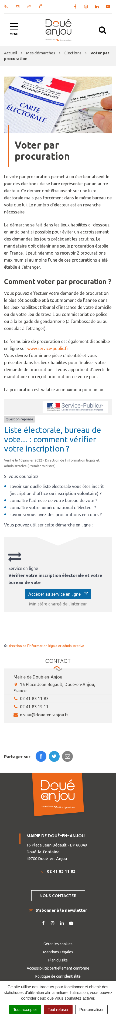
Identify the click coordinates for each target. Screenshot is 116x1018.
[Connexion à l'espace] (40, 6)
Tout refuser (58, 1009)
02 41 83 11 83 (34, 698)
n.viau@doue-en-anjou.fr (43, 714)
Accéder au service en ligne (56, 594)
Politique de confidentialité (58, 976)
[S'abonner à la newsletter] (29, 6)
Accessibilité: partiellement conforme (58, 968)
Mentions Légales (58, 952)
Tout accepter (25, 1009)
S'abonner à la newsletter (61, 910)
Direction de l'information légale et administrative (46, 646)
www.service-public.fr (47, 348)
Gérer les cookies (58, 944)
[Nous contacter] (17, 6)
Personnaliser (91, 1009)
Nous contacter (58, 895)
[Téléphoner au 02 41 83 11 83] (6, 6)
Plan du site (58, 960)
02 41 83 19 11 (34, 706)
